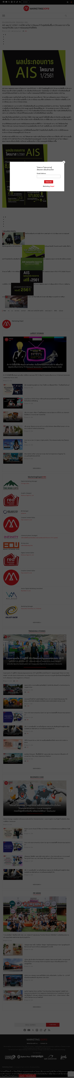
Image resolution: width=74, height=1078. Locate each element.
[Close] (63, 162)
